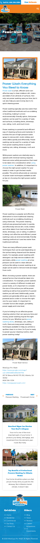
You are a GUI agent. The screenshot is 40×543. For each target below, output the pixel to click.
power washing (21, 260)
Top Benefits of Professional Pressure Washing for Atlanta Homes (20, 473)
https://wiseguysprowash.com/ (14, 383)
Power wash (7, 91)
